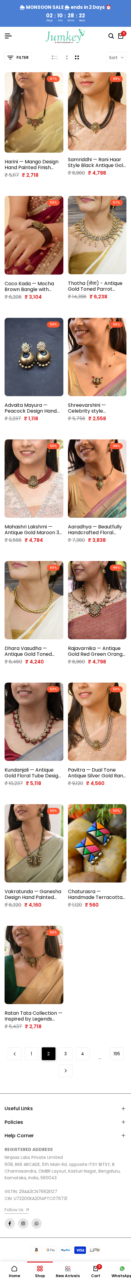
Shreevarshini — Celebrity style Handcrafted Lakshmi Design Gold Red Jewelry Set (93, 408)
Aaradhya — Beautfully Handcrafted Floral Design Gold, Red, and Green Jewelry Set (95, 529)
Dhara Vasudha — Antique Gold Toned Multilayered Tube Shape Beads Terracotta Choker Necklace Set (28, 651)
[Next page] (66, 1070)
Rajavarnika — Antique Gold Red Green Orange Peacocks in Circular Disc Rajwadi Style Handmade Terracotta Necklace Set (97, 651)
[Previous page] (14, 1053)
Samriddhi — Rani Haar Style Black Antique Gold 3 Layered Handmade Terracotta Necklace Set (97, 162)
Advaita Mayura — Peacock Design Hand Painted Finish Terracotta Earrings (31, 408)
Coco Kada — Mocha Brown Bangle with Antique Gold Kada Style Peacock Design (33, 286)
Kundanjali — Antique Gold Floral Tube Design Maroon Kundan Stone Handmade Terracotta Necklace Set (33, 773)
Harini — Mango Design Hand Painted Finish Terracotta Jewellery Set (31, 164)
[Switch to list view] (54, 57)
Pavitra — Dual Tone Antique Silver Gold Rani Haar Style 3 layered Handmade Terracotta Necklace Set (96, 773)
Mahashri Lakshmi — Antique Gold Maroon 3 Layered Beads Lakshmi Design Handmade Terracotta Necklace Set (32, 529)
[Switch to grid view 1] (66, 57)
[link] (17, 1210)
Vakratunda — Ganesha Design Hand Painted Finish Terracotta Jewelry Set (33, 894)
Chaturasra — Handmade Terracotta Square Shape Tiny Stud (96, 894)
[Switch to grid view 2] (76, 57)
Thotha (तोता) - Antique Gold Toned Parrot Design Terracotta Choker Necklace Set (95, 286)
